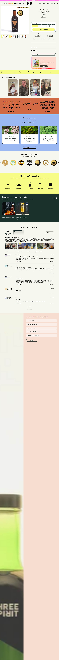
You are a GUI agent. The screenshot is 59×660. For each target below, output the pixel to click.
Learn (44, 3)
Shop (2, 3)
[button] (0, 163)
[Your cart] (57, 3)
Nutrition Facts (35, 54)
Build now (43, 66)
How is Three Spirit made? (32, 320)
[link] (43, 14)
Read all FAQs (32, 340)
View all (53, 197)
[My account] (54, 3)
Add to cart (43, 29)
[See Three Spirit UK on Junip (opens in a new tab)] (31, 309)
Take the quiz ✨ (10, 3)
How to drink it (34, 50)
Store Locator (16, 3)
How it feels (33, 44)
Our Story (51, 3)
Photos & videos (40, 251)
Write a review (49, 232)
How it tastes (34, 47)
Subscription (21, 3)
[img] (16, 237)
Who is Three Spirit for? (31, 328)
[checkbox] (40, 251)
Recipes (47, 3)
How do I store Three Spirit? (32, 324)
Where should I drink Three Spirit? (33, 331)
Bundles (5, 3)
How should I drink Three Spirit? (33, 335)
